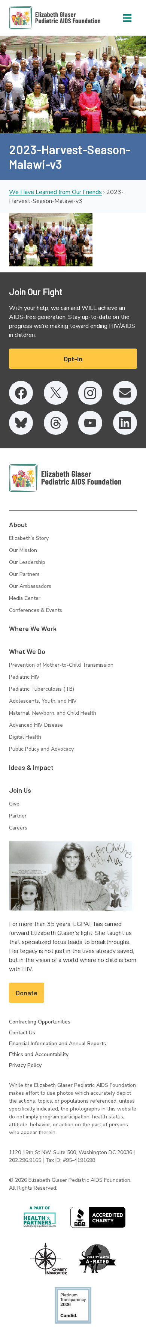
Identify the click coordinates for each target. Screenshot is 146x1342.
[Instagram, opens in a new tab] (90, 393)
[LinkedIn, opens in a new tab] (125, 423)
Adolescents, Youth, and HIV (43, 701)
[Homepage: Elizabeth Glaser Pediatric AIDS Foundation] (35, 18)
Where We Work (33, 628)
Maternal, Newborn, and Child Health (52, 713)
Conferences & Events (35, 610)
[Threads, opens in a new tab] (56, 423)
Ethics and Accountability (39, 1054)
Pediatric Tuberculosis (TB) (41, 689)
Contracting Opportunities (39, 1021)
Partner (18, 815)
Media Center (24, 598)
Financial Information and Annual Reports (57, 1043)
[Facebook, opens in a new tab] (21, 393)
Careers (18, 827)
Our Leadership (27, 562)
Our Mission (23, 550)
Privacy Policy (25, 1065)
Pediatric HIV (24, 677)
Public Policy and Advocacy (41, 749)
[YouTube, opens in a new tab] (90, 423)
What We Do (27, 651)
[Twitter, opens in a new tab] (56, 393)
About (18, 524)
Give (14, 803)
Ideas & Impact (31, 767)
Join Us (20, 790)
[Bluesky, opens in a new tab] (21, 423)
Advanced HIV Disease (36, 725)
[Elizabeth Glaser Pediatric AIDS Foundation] (65, 478)
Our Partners (24, 574)
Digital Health (25, 737)
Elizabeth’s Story (29, 538)
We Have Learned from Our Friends (55, 192)
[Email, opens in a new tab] (125, 393)
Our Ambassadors (30, 586)
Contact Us (22, 1032)
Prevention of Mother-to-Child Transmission (61, 665)
